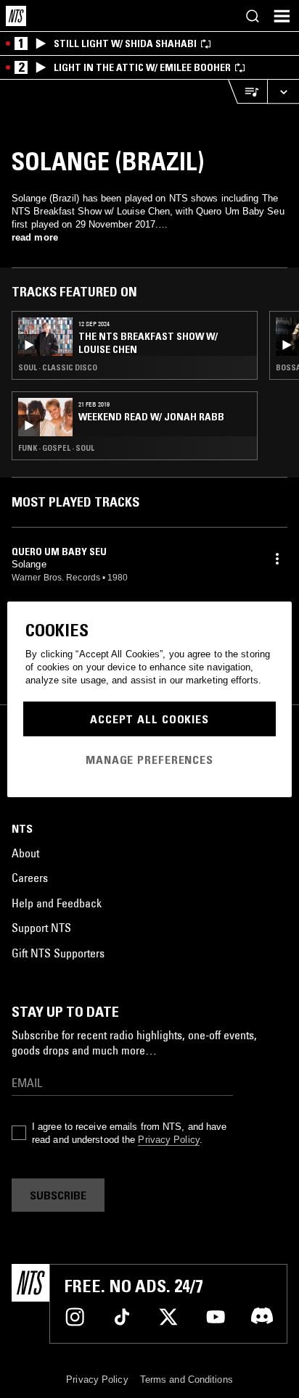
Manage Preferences (149, 759)
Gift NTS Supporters (58, 953)
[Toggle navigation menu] (281, 16)
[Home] (16, 16)
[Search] (252, 16)
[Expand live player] (283, 92)
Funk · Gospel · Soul (56, 448)
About (25, 853)
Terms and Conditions (186, 1379)
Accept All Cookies (149, 719)
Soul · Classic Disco (57, 367)
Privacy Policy (168, 1139)
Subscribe (58, 1195)
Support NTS (41, 927)
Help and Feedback (57, 903)
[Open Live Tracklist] (247, 92)
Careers (30, 877)
